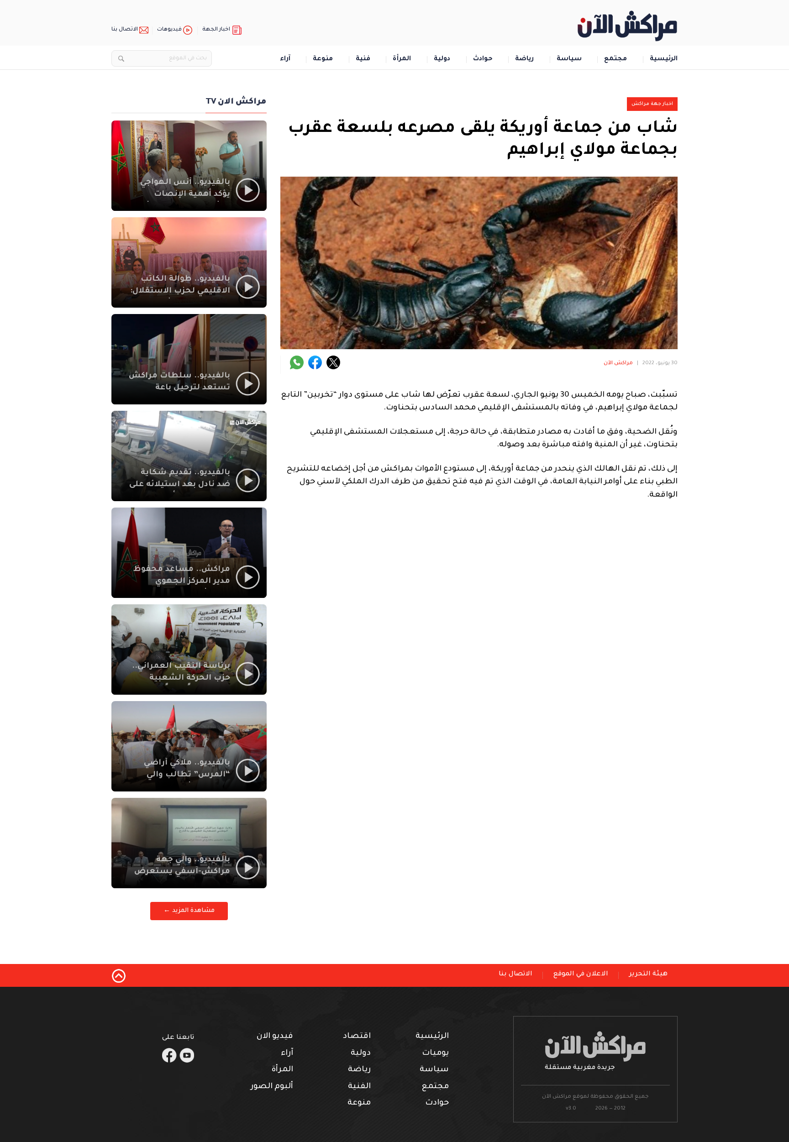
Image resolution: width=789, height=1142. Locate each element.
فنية (363, 59)
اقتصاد (357, 1036)
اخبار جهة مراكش (652, 104)
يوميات (435, 1053)
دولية (442, 59)
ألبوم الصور (272, 1087)
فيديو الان (275, 1036)
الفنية (359, 1087)
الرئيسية (664, 59)
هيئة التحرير (648, 974)
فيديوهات (169, 30)
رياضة (524, 59)
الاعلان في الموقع (580, 974)
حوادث (483, 59)
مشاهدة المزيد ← (189, 910)
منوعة (323, 59)
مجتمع (615, 59)
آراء (285, 59)
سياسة (569, 59)
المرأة (402, 59)
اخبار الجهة (216, 30)
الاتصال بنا (124, 30)
